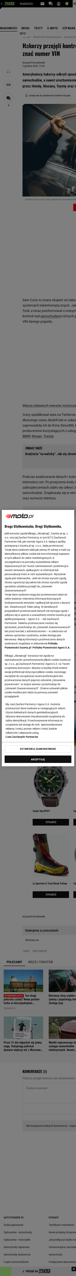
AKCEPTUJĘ (38, 759)
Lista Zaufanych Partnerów (22, 736)
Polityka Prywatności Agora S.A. (51, 647)
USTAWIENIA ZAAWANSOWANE (38, 748)
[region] (38, 638)
